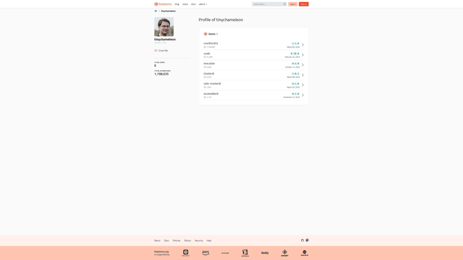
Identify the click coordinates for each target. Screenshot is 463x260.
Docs (193, 4)
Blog (177, 4)
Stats (185, 4)
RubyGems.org (161, 251)
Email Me (163, 50)
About (157, 240)
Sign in (293, 4)
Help (209, 240)
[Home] (156, 11)
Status (187, 240)
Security (199, 240)
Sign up (304, 4)
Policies (176, 240)
